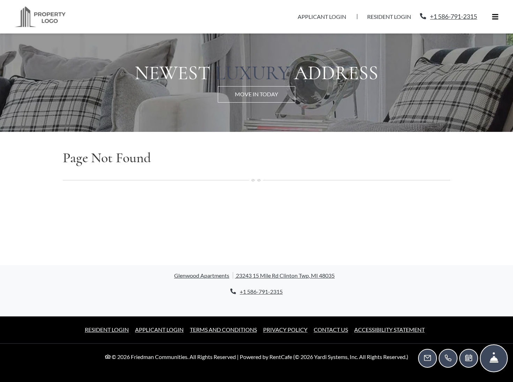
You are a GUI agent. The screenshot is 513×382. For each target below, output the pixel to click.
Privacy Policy (285, 344)
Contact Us (331, 345)
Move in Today (256, 109)
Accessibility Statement (389, 344)
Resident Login (393, 24)
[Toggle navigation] (495, 24)
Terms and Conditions (223, 344)
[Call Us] (448, 358)
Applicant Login (326, 24)
